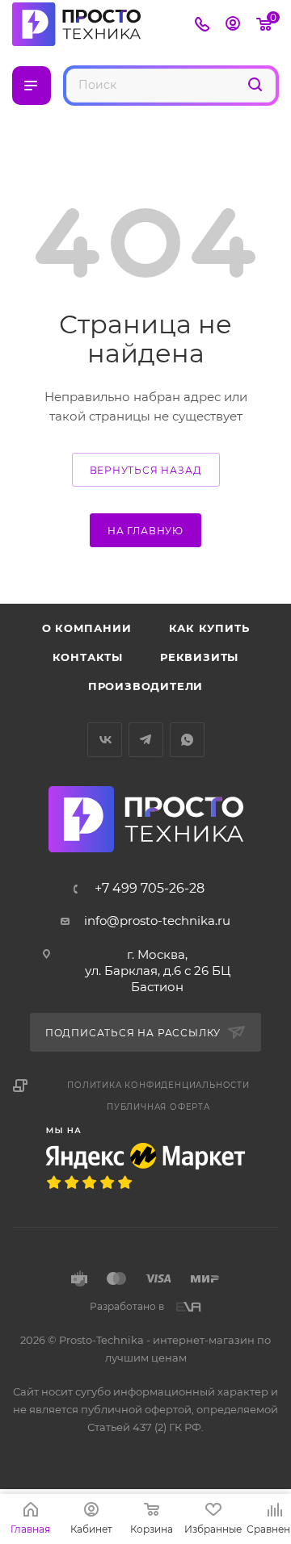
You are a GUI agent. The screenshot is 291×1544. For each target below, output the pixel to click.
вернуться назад (146, 470)
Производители (145, 686)
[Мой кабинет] (233, 25)
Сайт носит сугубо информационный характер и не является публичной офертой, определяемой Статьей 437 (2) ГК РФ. (145, 1409)
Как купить (209, 627)
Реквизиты (199, 657)
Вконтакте (104, 739)
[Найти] (255, 84)
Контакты (88, 657)
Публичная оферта (158, 1107)
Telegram (146, 739)
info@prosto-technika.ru (157, 920)
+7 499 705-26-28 (150, 888)
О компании (87, 627)
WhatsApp (187, 739)
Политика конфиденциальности (158, 1085)
